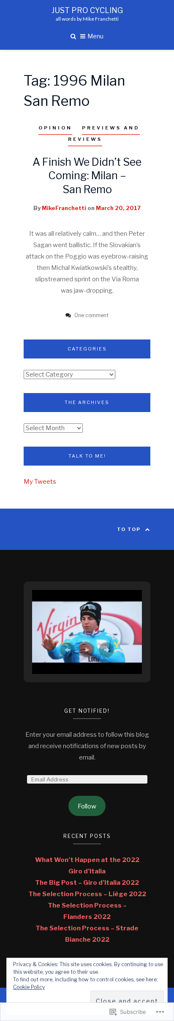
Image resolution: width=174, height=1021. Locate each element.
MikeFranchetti (64, 208)
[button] (67, 649)
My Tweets (40, 481)
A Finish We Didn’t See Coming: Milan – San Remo (87, 176)
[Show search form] (73, 36)
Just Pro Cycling (87, 10)
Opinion (55, 128)
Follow (87, 806)
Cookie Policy (29, 987)
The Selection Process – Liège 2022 (87, 894)
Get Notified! (87, 711)
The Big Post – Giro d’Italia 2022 (87, 882)
